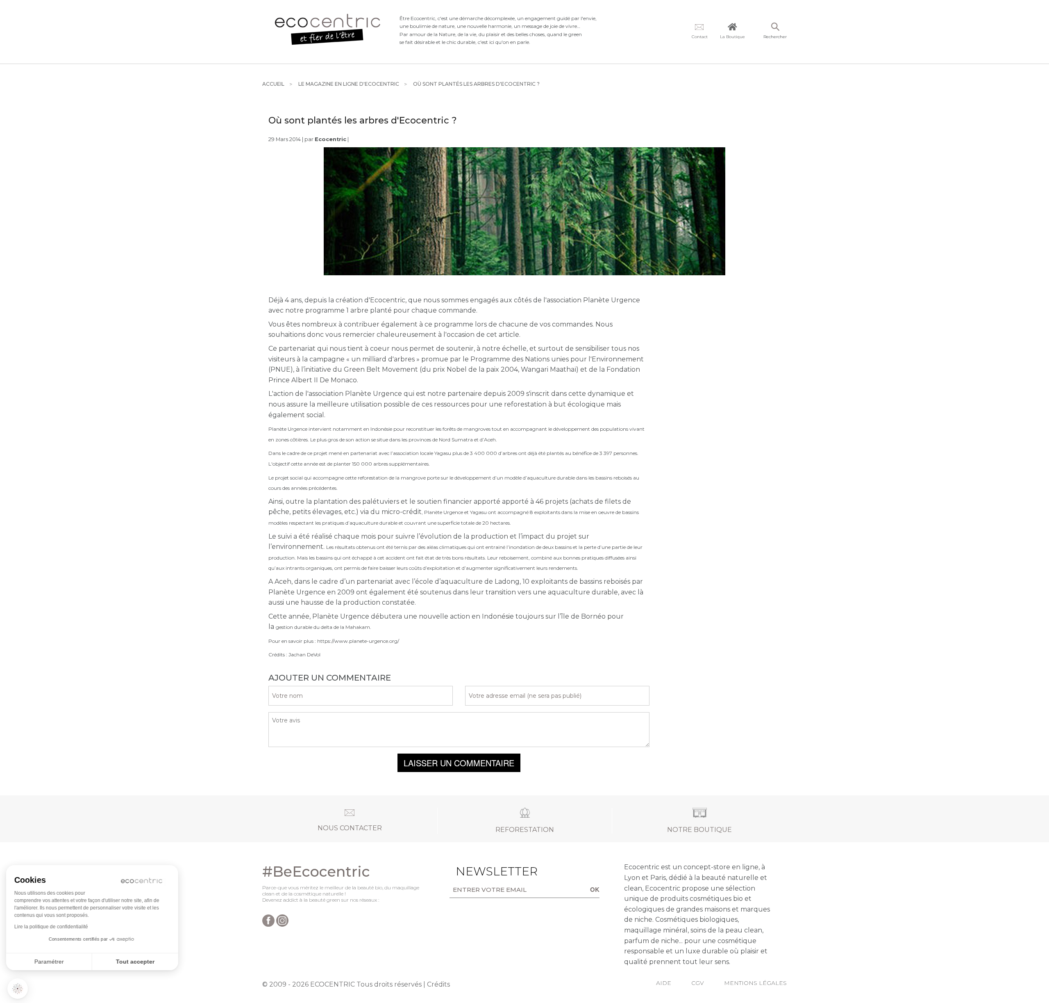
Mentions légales (755, 983)
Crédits (438, 984)
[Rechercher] (775, 27)
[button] (17, 988)
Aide (663, 983)
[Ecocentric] (328, 31)
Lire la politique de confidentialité (53, 927)
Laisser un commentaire (459, 763)
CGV (697, 983)
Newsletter (484, 871)
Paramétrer (51, 961)
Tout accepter (137, 961)
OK (594, 889)
